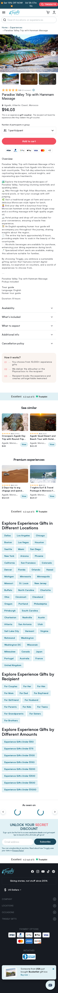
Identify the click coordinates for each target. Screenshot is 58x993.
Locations (7, 905)
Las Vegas (23, 542)
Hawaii (49, 569)
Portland (23, 603)
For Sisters (35, 713)
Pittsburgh (10, 610)
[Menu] (3, 12)
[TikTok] (48, 871)
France (39, 658)
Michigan (9, 576)
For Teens (42, 706)
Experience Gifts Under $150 (19, 762)
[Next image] (54, 79)
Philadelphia (40, 603)
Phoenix (39, 556)
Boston (8, 542)
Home (5, 27)
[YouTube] (43, 871)
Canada (25, 651)
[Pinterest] (53, 871)
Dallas (7, 535)
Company (7, 899)
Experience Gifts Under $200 (19, 769)
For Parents (10, 706)
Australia (24, 658)
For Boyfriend (41, 693)
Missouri (8, 583)
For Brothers (11, 720)
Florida (21, 569)
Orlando (36, 569)
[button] (50, 985)
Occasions (8, 912)
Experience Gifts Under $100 (19, 755)
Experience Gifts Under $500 (19, 782)
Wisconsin (32, 644)
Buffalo (8, 590)
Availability (8, 308)
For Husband (31, 700)
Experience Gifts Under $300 (19, 776)
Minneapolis (43, 576)
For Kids (27, 706)
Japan (39, 651)
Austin (41, 617)
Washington (27, 638)
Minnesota (25, 576)
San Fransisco (28, 562)
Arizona (24, 556)
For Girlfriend (11, 700)
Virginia (44, 631)
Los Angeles (23, 535)
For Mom (8, 693)
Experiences (16, 27)
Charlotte (45, 590)
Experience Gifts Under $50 (19, 741)
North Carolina (26, 590)
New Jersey (40, 583)
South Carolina (30, 610)
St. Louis (23, 583)
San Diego (35, 549)
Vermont (29, 631)
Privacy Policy (18, 850)
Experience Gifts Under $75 (18, 748)
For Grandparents (13, 713)
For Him (41, 686)
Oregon (8, 603)
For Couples (10, 686)
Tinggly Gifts (9, 919)
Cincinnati (20, 597)
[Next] (53, 53)
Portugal (9, 658)
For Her (27, 686)
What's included (11, 316)
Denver (8, 569)
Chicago (40, 535)
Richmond (9, 638)
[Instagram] (37, 871)
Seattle (8, 549)
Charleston (10, 617)
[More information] (33, 90)
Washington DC (12, 644)
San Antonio (25, 624)
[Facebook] (32, 871)
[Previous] (3, 811)
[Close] (53, 973)
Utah (40, 624)
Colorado (47, 562)
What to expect (11, 325)
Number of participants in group (16, 125)
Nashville (27, 617)
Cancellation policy (13, 343)
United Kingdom (12, 665)
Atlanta (8, 624)
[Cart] (48, 12)
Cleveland (37, 597)
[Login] (54, 12)
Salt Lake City (11, 631)
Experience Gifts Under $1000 (20, 789)
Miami (21, 549)
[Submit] (4, 20)
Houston (39, 542)
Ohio (6, 597)
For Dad (24, 693)
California (9, 562)
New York (9, 556)
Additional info (10, 334)
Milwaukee (9, 651)
